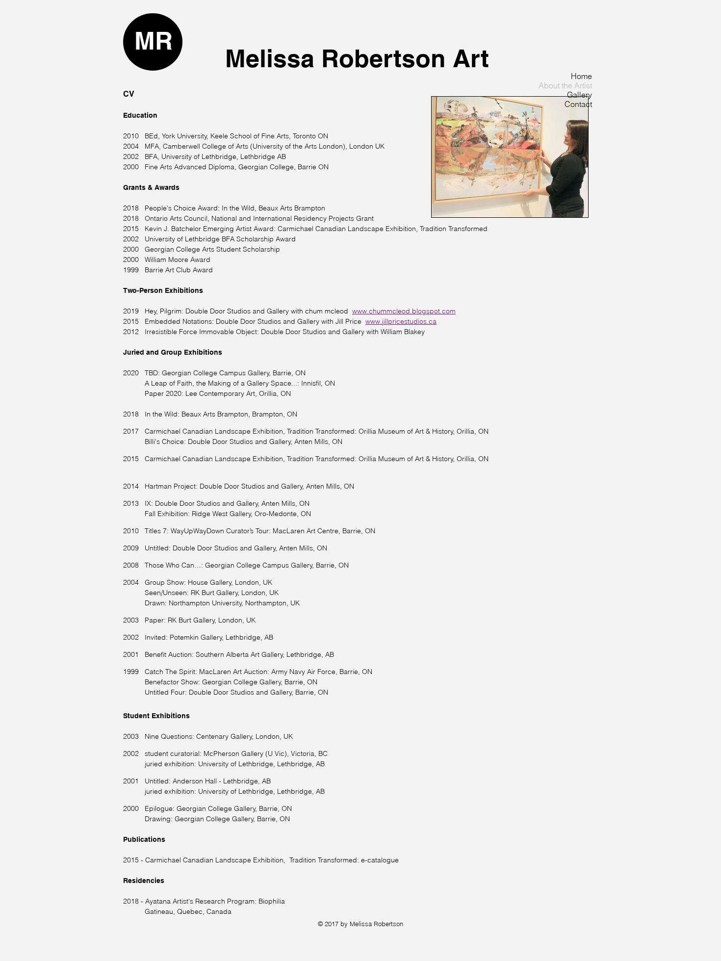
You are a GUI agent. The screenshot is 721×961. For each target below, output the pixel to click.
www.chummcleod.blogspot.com (404, 311)
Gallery (579, 95)
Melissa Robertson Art (357, 58)
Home (581, 76)
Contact (578, 104)
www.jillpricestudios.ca (401, 321)
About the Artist (565, 85)
